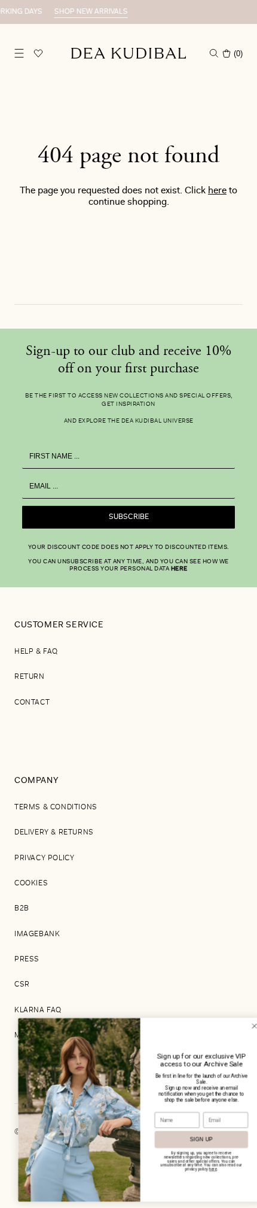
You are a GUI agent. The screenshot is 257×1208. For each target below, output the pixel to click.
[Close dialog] (242, 1026)
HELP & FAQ (36, 651)
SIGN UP (189, 1140)
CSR (22, 984)
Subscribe (129, 517)
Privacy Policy (44, 858)
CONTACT (32, 702)
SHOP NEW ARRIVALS (84, 12)
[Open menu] (19, 53)
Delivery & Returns (54, 832)
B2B (21, 908)
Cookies (31, 883)
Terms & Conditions (55, 807)
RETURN (29, 677)
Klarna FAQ (38, 1010)
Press (26, 959)
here (217, 191)
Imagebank (37, 934)
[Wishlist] (38, 53)
